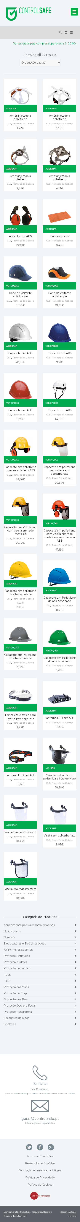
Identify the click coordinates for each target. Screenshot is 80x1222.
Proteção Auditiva (15, 962)
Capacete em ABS (20, 353)
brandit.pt (72, 1216)
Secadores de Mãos (16, 1018)
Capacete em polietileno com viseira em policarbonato (60, 470)
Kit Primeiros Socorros (18, 949)
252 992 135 (40, 1084)
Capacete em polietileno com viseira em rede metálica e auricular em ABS (60, 535)
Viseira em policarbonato (20, 832)
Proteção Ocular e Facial (19, 1005)
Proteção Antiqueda (17, 956)
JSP (9, 357)
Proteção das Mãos (16, 987)
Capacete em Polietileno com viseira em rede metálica (20, 531)
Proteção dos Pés (15, 999)
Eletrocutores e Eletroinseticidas (25, 943)
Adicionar (11, 108)
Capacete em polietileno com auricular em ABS (20, 468)
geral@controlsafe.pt (40, 1118)
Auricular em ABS (20, 236)
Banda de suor (59, 236)
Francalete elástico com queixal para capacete (20, 716)
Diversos (9, 937)
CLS (9, 123)
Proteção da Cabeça (23, 123)
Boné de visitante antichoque (20, 294)
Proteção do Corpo (16, 993)
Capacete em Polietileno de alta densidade (60, 599)
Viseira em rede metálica (20, 889)
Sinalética (10, 1024)
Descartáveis (12, 931)
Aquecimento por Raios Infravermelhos (29, 925)
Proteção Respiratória (18, 1011)
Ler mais (50, 768)
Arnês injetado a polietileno (20, 117)
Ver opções (12, 286)
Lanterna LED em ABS (59, 718)
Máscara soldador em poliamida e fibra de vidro (59, 776)
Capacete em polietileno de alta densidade (20, 592)
